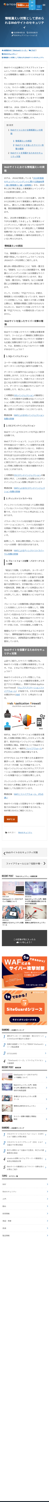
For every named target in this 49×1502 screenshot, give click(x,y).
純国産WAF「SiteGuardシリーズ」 (15, 50)
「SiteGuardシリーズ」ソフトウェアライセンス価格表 (25, 1061)
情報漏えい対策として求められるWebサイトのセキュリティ (23, 57)
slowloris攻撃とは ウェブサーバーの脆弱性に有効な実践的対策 (25, 1159)
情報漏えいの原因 (23, 140)
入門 (4, 1199)
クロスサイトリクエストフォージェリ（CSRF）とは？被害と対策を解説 (25, 1135)
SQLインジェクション (24, 395)
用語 (4, 1228)
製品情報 (6, 1235)
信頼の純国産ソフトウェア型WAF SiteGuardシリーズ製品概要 (25, 1045)
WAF (18, 694)
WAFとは (11, 819)
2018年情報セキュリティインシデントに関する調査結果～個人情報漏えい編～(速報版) (24, 181)
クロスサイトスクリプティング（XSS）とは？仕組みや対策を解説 (25, 1143)
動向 (4, 1206)
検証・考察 (7, 1221)
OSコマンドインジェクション (27, 475)
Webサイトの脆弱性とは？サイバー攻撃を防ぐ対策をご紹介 (25, 1167)
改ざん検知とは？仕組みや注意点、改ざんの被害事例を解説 (25, 1151)
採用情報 (6, 1213)
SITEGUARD (12, 1053)
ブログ (33, 50)
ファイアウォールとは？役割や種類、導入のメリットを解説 (26, 863)
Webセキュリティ (9, 54)
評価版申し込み (23, 5)
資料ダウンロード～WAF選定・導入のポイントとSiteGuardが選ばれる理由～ (25, 1037)
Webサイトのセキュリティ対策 (22, 852)
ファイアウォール (34, 748)
